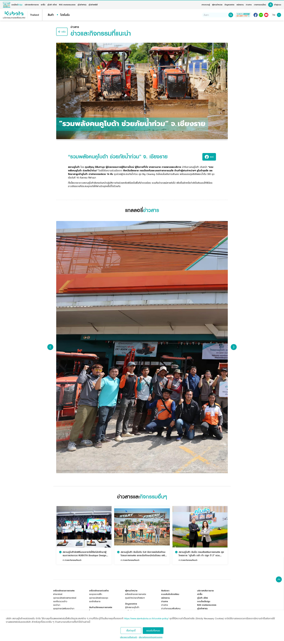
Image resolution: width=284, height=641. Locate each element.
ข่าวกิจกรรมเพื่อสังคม (171, 608)
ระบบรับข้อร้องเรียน (170, 594)
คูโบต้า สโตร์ (52, 4)
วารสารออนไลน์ (260, 4)
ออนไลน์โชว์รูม (203, 601)
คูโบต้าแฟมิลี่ (93, 4)
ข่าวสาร (249, 4)
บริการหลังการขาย (32, 4)
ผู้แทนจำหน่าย (217, 4)
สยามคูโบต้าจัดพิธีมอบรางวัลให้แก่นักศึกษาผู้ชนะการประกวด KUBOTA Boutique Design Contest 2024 (84, 553)
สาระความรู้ (206, 4)
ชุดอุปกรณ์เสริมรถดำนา (63, 608)
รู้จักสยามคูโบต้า (132, 607)
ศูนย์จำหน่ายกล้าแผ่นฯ (135, 598)
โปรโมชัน (65, 15)
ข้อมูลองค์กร (229, 4)
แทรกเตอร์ (57, 594)
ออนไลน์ (16, 4)
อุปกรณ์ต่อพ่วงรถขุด (98, 598)
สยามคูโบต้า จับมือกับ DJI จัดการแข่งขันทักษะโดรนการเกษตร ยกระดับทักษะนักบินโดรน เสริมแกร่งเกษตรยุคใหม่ (143, 553)
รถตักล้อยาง (94, 601)
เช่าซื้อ (43, 4)
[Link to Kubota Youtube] (266, 15)
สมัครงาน (240, 4)
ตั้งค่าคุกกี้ (130, 630)
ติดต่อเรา (165, 590)
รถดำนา (56, 605)
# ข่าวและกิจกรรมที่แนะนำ (72, 560)
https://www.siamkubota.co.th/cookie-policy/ (146, 618)
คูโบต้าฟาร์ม (82, 4)
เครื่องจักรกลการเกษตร (135, 594)
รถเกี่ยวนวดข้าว (60, 601)
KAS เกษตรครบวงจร (67, 4)
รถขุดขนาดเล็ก (95, 594)
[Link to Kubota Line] (261, 15)
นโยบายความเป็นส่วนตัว (128, 637)
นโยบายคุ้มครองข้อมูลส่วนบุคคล (150, 637)
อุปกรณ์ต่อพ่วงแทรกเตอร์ (64, 598)
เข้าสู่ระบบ (277, 4)
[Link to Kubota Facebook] (256, 15)
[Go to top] (279, 579)
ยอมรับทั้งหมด (153, 630)
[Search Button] (230, 15)
